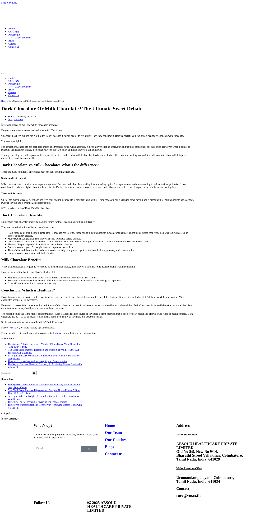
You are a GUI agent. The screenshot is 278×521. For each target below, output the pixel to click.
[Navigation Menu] (2, 73)
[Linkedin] (64, 512)
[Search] (34, 373)
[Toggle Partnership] (275, 84)
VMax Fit (14, 327)
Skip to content (9, 2)
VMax (57, 333)
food (10, 119)
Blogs (11, 40)
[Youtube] (46, 512)
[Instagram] (55, 512)
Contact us (13, 46)
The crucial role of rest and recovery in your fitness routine (37, 361)
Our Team (13, 31)
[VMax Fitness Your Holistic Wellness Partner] (33, 23)
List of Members (23, 37)
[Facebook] (38, 512)
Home (11, 28)
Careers (12, 43)
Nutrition (18, 119)
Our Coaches (115, 440)
